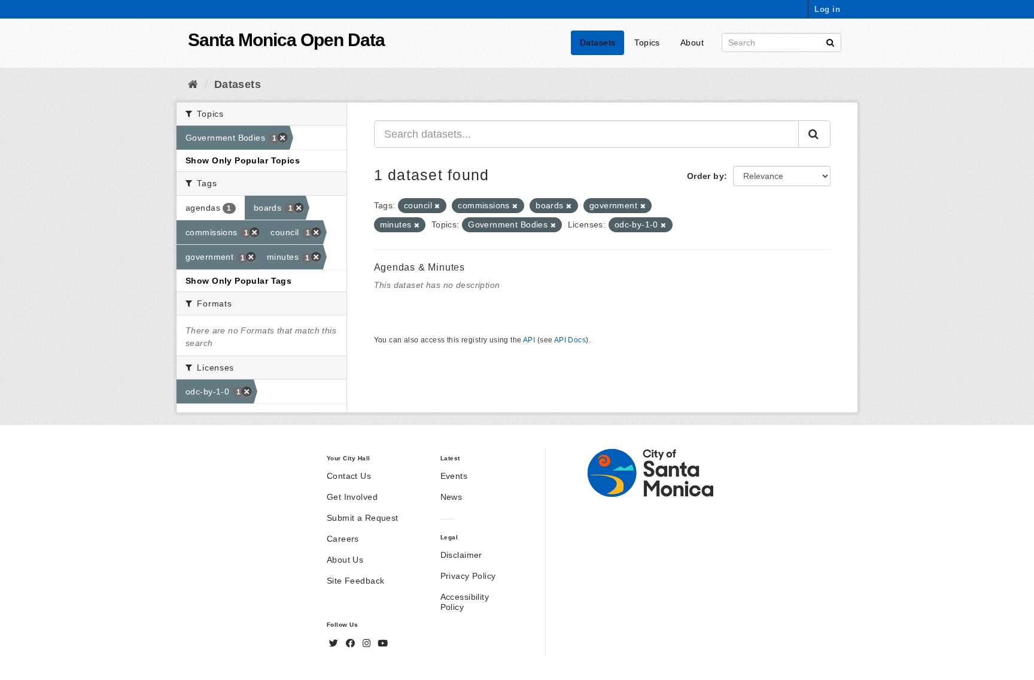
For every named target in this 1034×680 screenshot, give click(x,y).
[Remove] (437, 206)
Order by (705, 176)
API (529, 340)
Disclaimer (461, 555)
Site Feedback (355, 580)
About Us (345, 559)
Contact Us (349, 476)
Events (454, 476)
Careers (343, 539)
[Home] (193, 84)
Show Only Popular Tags (238, 281)
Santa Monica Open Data (286, 40)
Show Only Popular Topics (242, 160)
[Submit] (830, 42)
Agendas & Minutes (420, 267)
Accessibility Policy (464, 602)
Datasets (597, 42)
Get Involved (352, 497)
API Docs (570, 340)
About (692, 42)
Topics (647, 42)
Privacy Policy (468, 576)
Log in (827, 9)
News (451, 497)
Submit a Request (363, 518)
